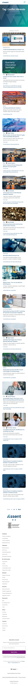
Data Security (5, 579)
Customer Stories (6, 618)
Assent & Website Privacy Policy (13, 673)
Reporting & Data (5, 581)
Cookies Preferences (14, 681)
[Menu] (25, 2)
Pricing (3, 577)
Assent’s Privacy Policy (21, 657)
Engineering (4, 561)
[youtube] (15, 519)
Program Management (7, 593)
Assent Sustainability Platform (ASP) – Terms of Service (14, 677)
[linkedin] (12, 519)
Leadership (4, 614)
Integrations (4, 583)
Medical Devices (5, 547)
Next (19, 509)
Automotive (4, 554)
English (14, 669)
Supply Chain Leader (6, 570)
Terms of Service (15, 662)
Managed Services (6, 542)
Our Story (4, 612)
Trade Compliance (6, 540)
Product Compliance (6, 536)
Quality (3, 563)
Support (4, 630)
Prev (8, 509)
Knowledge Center (6, 602)
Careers (4, 628)
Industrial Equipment (6, 552)
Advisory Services (6, 589)
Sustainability (5, 538)
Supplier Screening (6, 575)
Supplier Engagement (6, 591)
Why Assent (4, 616)
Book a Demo (5, 625)
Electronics (4, 550)
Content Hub (4, 604)
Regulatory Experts (6, 595)
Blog (3, 600)
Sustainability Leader (6, 568)
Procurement (5, 565)
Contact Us (4, 623)
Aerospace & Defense (6, 556)
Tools (3, 607)
